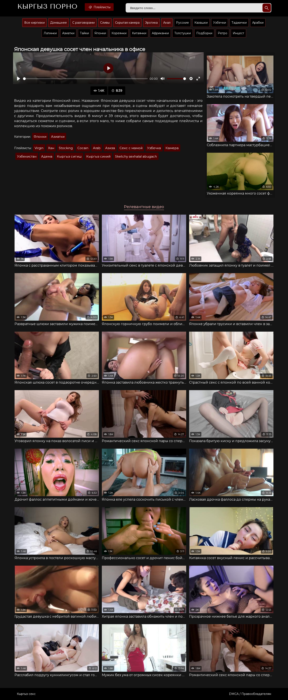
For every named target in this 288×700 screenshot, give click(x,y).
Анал (167, 23)
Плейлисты (101, 7)
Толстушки (182, 33)
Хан (51, 148)
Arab (97, 148)
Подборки (204, 33)
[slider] (85, 79)
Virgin (39, 148)
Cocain (82, 148)
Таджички (239, 23)
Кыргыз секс (26, 694)
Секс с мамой (131, 148)
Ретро (222, 33)
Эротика (151, 23)
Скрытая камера (127, 23)
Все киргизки (34, 23)
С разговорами (83, 23)
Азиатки (68, 33)
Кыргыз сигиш (69, 156)
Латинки (50, 33)
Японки (100, 33)
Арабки (258, 23)
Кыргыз (47, 6)
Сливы (105, 23)
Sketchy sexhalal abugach (136, 156)
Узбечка (154, 148)
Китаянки (139, 33)
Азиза (110, 148)
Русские (182, 23)
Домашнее (58, 23)
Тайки (84, 33)
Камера (172, 148)
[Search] (266, 8)
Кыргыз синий (98, 156)
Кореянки (119, 33)
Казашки (201, 23)
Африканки (160, 33)
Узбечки (219, 23)
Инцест (238, 33)
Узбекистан (26, 156)
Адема (46, 156)
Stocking (66, 148)
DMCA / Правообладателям (250, 694)
